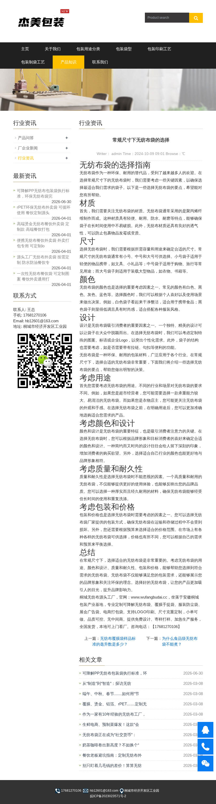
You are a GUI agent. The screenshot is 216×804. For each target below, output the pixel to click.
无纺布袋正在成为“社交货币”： (109, 734)
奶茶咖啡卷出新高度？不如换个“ (110, 745)
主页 (25, 49)
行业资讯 (26, 158)
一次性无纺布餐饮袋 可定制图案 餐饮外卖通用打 (43, 276)
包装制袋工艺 (33, 62)
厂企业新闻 (28, 148)
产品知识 (68, 62)
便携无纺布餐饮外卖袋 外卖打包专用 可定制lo (43, 243)
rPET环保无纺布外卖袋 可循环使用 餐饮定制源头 (43, 210)
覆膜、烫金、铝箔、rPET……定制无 (114, 704)
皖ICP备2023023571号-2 (108, 796)
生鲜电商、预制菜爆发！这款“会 (110, 724)
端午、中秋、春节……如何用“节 (110, 693)
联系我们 (100, 62)
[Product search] (196, 18)
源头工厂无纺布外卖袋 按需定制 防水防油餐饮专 (43, 260)
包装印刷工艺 (159, 49)
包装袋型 (124, 49)
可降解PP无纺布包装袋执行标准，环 (114, 673)
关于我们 (53, 49)
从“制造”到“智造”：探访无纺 (106, 683)
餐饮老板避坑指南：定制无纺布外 (112, 755)
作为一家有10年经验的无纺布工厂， (114, 714)
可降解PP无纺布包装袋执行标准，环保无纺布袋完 (43, 193)
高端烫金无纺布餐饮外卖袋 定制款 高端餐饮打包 (43, 227)
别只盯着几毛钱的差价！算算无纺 (112, 765)
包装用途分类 (88, 49)
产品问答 (26, 137)
